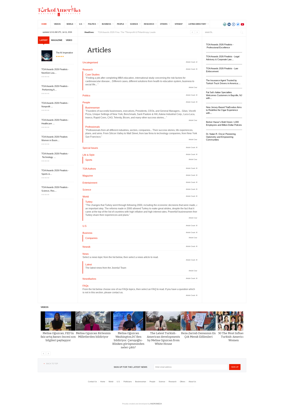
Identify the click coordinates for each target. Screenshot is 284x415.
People (120, 24)
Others (163, 24)
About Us (192, 382)
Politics (92, 24)
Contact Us (92, 382)
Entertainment (90, 183)
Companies (91, 238)
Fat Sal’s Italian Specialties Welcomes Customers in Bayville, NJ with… (224, 95)
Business (106, 24)
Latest (88, 264)
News (86, 254)
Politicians (128, 382)
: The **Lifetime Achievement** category (128, 32)
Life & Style (89, 155)
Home (44, 24)
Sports (88, 160)
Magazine (88, 175)
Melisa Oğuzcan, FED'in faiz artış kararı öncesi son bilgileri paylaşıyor (58, 336)
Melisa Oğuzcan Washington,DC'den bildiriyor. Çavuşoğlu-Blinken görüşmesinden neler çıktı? (128, 340)
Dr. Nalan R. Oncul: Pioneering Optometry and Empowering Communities (221, 137)
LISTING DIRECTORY (197, 24)
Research (149, 24)
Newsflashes (89, 279)
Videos (57, 24)
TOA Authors (89, 169)
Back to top (52, 364)
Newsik (86, 247)
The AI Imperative (64, 52)
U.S (80, 24)
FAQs (85, 286)
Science (134, 24)
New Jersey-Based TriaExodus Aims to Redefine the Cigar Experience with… (224, 110)
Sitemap (179, 24)
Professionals (92, 127)
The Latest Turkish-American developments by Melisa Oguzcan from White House (163, 338)
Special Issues (90, 148)
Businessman (92, 107)
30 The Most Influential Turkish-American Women (233, 336)
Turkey (88, 202)
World (70, 24)
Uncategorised (90, 62)
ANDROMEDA (156, 404)
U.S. (118, 382)
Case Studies (92, 74)
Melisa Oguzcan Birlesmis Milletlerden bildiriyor (93, 334)
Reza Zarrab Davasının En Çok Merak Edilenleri (198, 334)
